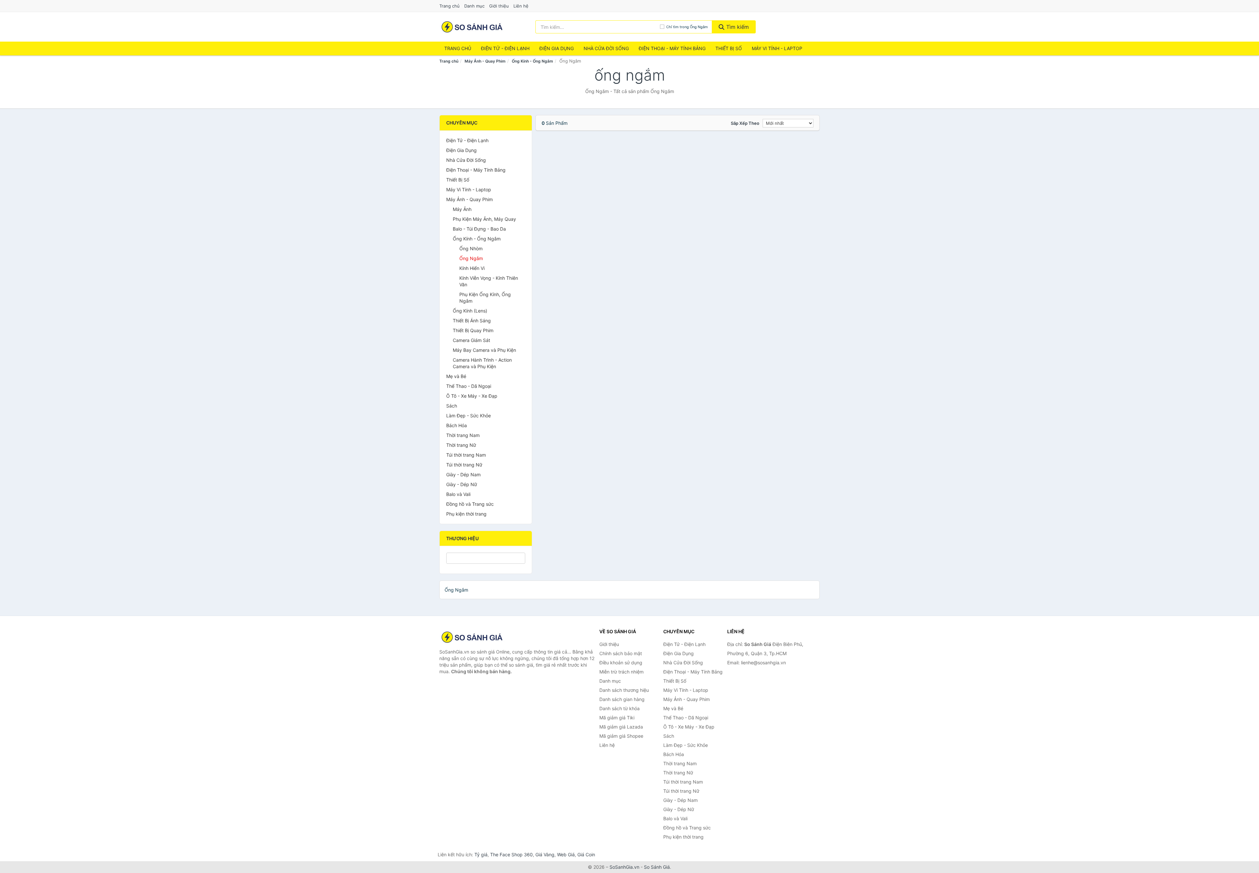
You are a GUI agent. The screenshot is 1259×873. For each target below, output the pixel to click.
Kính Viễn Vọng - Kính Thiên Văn (488, 281)
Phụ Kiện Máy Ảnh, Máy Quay (484, 219)
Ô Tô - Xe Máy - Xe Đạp (471, 396)
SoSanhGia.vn (624, 867)
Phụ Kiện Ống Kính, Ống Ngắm (485, 298)
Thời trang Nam (463, 435)
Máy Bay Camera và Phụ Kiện (484, 350)
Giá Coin (586, 854)
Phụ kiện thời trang (466, 514)
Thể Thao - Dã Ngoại (468, 386)
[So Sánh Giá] (472, 637)
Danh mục (474, 6)
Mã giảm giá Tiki (616, 717)
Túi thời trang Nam (466, 455)
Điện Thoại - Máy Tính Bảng (672, 48)
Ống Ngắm (471, 258)
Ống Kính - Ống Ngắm (532, 61)
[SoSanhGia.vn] (472, 27)
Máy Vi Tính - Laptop (777, 48)
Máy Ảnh (462, 209)
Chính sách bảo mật (620, 653)
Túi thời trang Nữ (464, 464)
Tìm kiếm (737, 27)
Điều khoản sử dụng (620, 662)
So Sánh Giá (657, 867)
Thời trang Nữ (461, 445)
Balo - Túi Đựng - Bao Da (479, 229)
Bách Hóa (456, 425)
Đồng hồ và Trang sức (470, 504)
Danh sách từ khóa (619, 708)
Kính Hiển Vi (472, 268)
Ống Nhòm (471, 248)
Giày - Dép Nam (463, 474)
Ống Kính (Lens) (470, 310)
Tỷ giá (481, 854)
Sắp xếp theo (745, 123)
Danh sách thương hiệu (624, 690)
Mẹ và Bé (456, 376)
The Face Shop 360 (511, 854)
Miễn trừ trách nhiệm (621, 671)
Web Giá (566, 854)
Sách (451, 405)
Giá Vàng (544, 854)
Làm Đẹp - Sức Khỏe (468, 415)
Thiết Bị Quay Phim (473, 330)
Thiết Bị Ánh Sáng (472, 320)
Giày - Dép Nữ (461, 484)
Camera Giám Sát (471, 340)
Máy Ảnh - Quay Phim (485, 61)
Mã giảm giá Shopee (621, 736)
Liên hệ (521, 6)
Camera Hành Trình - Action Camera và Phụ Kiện (482, 363)
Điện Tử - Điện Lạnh (505, 48)
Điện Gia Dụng (556, 48)
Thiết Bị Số (728, 48)
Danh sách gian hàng (622, 699)
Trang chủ (449, 6)
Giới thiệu (499, 6)
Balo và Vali (458, 494)
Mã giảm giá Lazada (621, 727)
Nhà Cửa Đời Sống (606, 48)
